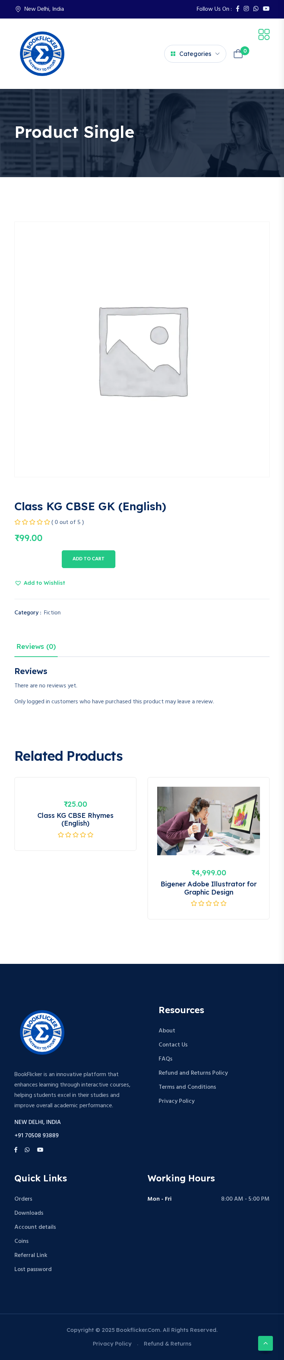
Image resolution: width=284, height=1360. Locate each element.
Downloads (28, 1213)
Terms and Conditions (187, 1087)
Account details (35, 1227)
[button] (39, 583)
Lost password (33, 1269)
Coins (21, 1241)
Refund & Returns (168, 1343)
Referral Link (30, 1255)
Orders (23, 1199)
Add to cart (88, 559)
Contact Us (173, 1045)
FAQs (165, 1059)
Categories (195, 53)
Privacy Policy (177, 1101)
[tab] (36, 648)
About (167, 1031)
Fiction (52, 613)
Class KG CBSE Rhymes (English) (75, 819)
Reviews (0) (36, 646)
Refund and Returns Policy (193, 1073)
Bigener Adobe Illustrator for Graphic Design (208, 888)
